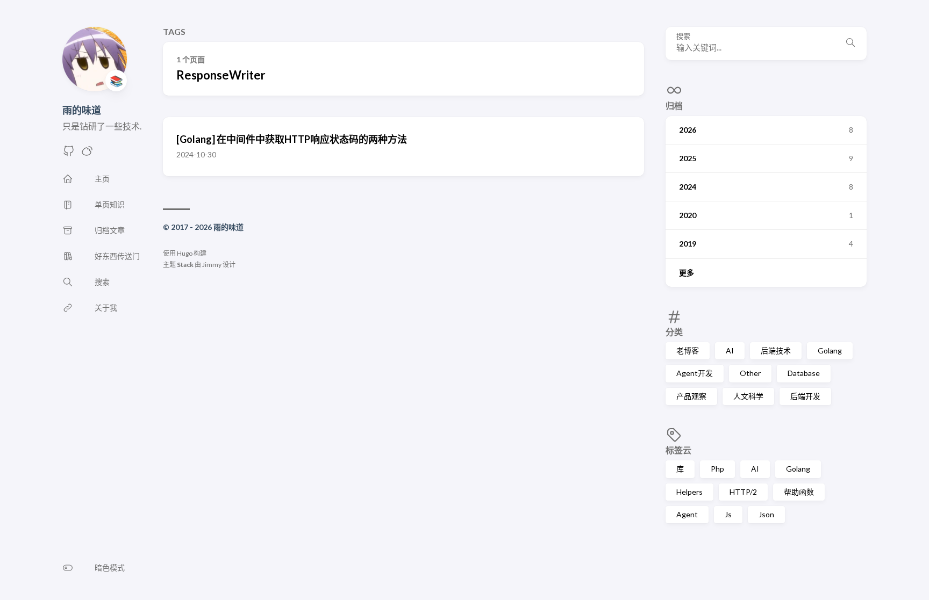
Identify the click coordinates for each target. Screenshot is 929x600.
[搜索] (850, 43)
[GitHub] (68, 154)
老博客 (687, 350)
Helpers (689, 491)
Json (766, 514)
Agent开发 (694, 373)
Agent (687, 514)
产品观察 (691, 396)
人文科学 (748, 396)
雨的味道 (81, 110)
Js (728, 514)
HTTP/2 (743, 491)
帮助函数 (799, 491)
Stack (185, 265)
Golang (830, 350)
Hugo (184, 253)
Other (750, 373)
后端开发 (805, 396)
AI (730, 350)
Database (804, 373)
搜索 (683, 36)
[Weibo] (87, 154)
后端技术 (776, 350)
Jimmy (211, 265)
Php (717, 468)
